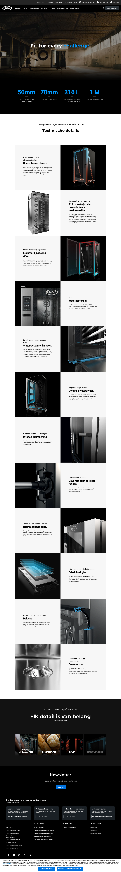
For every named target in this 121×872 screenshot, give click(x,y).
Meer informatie (6, 863)
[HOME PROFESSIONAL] (7, 8)
